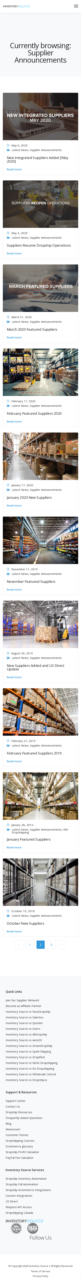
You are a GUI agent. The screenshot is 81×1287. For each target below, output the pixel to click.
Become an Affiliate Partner (23, 1006)
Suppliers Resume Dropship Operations (39, 245)
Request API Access (19, 1207)
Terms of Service (40, 1271)
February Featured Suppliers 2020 (34, 413)
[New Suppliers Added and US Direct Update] (40, 624)
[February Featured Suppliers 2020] (40, 372)
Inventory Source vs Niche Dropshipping (32, 1063)
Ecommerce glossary (19, 1146)
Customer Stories (17, 1135)
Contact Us (13, 1106)
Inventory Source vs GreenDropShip (29, 1046)
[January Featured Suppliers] (40, 796)
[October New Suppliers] (40, 882)
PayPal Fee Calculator (20, 1158)
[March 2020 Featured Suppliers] (40, 288)
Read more (14, 169)
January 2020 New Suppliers (29, 497)
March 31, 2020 (21, 317)
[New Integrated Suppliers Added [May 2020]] (40, 116)
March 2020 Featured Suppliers (32, 329)
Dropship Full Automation (22, 1184)
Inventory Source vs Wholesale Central (31, 1074)
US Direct (12, 1201)
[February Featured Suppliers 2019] (40, 712)
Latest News (20, 150)
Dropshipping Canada (19, 1213)
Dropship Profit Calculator (22, 1152)
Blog (8, 1123)
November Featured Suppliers (31, 581)
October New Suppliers (25, 923)
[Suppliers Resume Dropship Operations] (40, 204)
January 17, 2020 (22, 485)
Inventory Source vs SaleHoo (24, 1017)
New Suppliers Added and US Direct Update (35, 667)
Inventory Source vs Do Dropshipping (30, 1068)
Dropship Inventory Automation (26, 1178)
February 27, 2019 (23, 741)
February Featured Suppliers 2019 (34, 753)
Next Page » (62, 944)
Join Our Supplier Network (22, 1000)
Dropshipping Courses (20, 1140)
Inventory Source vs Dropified (25, 1057)
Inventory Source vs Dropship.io (26, 1080)
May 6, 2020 (19, 145)
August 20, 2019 (22, 653)
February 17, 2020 (23, 401)
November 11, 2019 (24, 569)
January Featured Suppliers (28, 839)
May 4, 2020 (19, 233)
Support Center (16, 1101)
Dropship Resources (19, 1112)
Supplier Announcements (46, 150)
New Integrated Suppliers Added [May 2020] (37, 159)
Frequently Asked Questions (24, 1118)
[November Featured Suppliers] (40, 540)
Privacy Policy (40, 1276)
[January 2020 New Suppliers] (40, 456)
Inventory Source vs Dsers (23, 1029)
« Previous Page (19, 944)
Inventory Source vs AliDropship (26, 1034)
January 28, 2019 (22, 825)
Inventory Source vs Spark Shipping (28, 1051)
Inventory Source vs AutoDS (24, 1040)
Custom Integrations (19, 1195)
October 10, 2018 (23, 911)
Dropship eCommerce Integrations (28, 1190)
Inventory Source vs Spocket (24, 1023)
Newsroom (13, 1129)
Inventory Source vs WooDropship (28, 1011)
